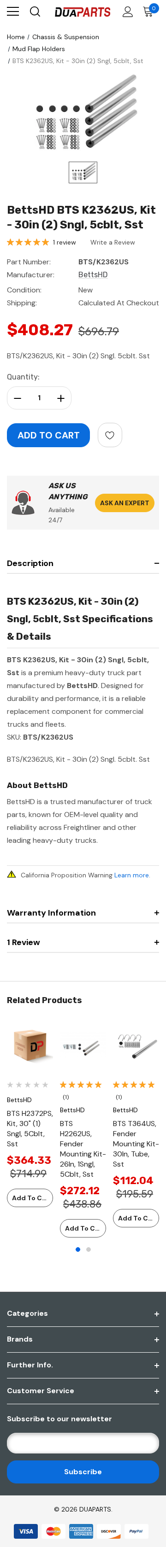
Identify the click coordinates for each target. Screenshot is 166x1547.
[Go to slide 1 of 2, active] (78, 1249)
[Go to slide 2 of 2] (88, 1249)
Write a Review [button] (112, 242)
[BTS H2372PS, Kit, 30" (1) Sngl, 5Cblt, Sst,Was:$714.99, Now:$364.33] (30, 1047)
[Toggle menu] (13, 11)
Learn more (131, 875)
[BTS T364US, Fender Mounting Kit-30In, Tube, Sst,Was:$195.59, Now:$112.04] (136, 1047)
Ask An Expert (124, 503)
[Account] (126, 11)
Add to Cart (32, 1198)
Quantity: (23, 377)
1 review (64, 242)
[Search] (34, 11)
